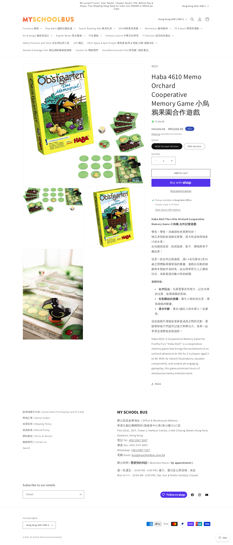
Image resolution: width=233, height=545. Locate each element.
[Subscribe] (80, 494)
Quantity (155, 153)
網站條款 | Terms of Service (37, 436)
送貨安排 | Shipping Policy (37, 423)
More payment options (180, 191)
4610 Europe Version (167, 146)
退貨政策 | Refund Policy (36, 430)
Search (26, 448)
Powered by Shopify (53, 537)
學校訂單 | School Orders (36, 417)
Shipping (155, 134)
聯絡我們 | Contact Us (35, 442)
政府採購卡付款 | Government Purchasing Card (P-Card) (53, 411)
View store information (167, 209)
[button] (32, 28)
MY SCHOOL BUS (37, 537)
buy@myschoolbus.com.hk (148, 455)
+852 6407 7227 (140, 450)
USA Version (194, 146)
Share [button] (158, 383)
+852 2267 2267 (138, 440)
